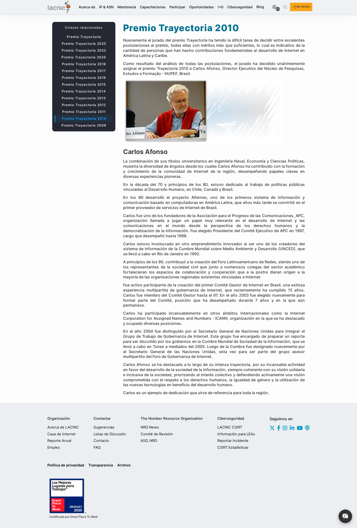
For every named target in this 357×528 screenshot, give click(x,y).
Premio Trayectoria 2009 (83, 125)
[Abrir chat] (345, 516)
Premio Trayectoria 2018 (84, 64)
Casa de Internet (61, 434)
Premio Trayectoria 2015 (84, 84)
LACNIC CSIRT (229, 427)
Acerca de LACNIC (63, 427)
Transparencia (100, 465)
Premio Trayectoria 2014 (84, 91)
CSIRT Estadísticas (232, 447)
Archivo (124, 465)
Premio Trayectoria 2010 (84, 118)
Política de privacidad (65, 465)
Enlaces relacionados (83, 27)
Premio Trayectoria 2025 (84, 44)
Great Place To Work (73, 516)
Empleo (53, 447)
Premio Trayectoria (84, 37)
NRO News (150, 427)
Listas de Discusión (110, 434)
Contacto (101, 440)
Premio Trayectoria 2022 (84, 50)
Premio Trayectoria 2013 (84, 98)
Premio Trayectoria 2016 (84, 78)
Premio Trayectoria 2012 (84, 105)
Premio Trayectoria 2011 (84, 112)
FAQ (97, 447)
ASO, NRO (149, 440)
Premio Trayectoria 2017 (84, 71)
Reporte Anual (59, 440)
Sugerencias (104, 427)
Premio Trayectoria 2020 (83, 57)
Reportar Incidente (232, 440)
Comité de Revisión (157, 434)
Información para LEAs (236, 434)
